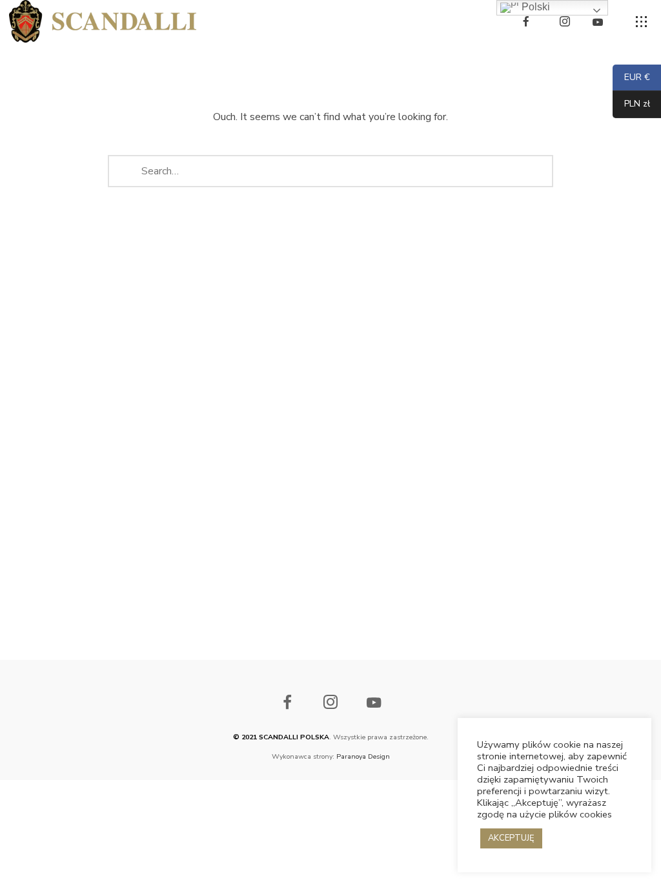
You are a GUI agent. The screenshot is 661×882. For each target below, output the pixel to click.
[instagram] (564, 21)
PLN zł (631, 104)
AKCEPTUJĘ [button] (511, 838)
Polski (534, 6)
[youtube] (597, 22)
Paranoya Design (362, 756)
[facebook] (526, 21)
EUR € (637, 78)
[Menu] (641, 22)
